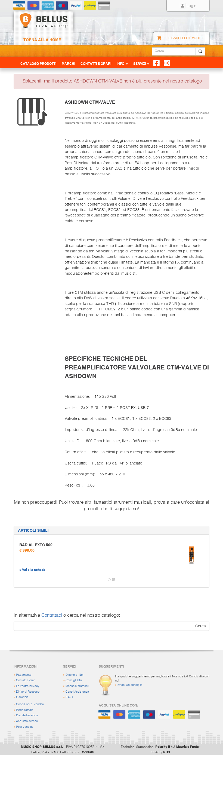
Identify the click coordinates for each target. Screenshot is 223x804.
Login (190, 6)
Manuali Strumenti (77, 685)
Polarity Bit (163, 746)
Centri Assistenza (77, 691)
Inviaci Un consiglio (129, 684)
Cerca (200, 626)
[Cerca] (200, 51)
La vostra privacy (27, 685)
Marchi (68, 63)
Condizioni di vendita (30, 704)
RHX (166, 752)
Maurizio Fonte (187, 746)
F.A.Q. (70, 697)
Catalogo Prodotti (38, 63)
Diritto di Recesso (27, 691)
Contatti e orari (25, 680)
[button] (19, 579)
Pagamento (23, 674)
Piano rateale (24, 709)
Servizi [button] (140, 63)
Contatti (88, 752)
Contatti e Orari (95, 63)
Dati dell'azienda (27, 715)
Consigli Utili (74, 680)
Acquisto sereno (27, 721)
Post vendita (24, 726)
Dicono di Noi (74, 674)
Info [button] (121, 63)
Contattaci (51, 615)
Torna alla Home (42, 39)
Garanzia (22, 697)
